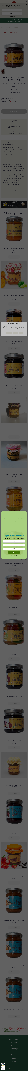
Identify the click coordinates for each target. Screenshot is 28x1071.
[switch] (3, 1069)
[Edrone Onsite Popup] (14, 535)
